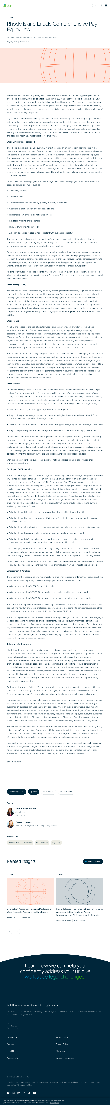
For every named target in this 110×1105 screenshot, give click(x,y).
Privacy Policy (62, 1044)
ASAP (11, 874)
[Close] (106, 1101)
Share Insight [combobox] (14, 792)
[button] (8, 1093)
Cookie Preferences (65, 1057)
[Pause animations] (101, 5)
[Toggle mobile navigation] (106, 6)
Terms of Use (62, 1037)
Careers (10, 1044)
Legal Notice (12, 1051)
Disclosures (61, 1051)
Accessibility (12, 1057)
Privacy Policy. (54, 1103)
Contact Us (12, 1037)
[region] (55, 1101)
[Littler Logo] (7, 5)
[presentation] (30, 891)
